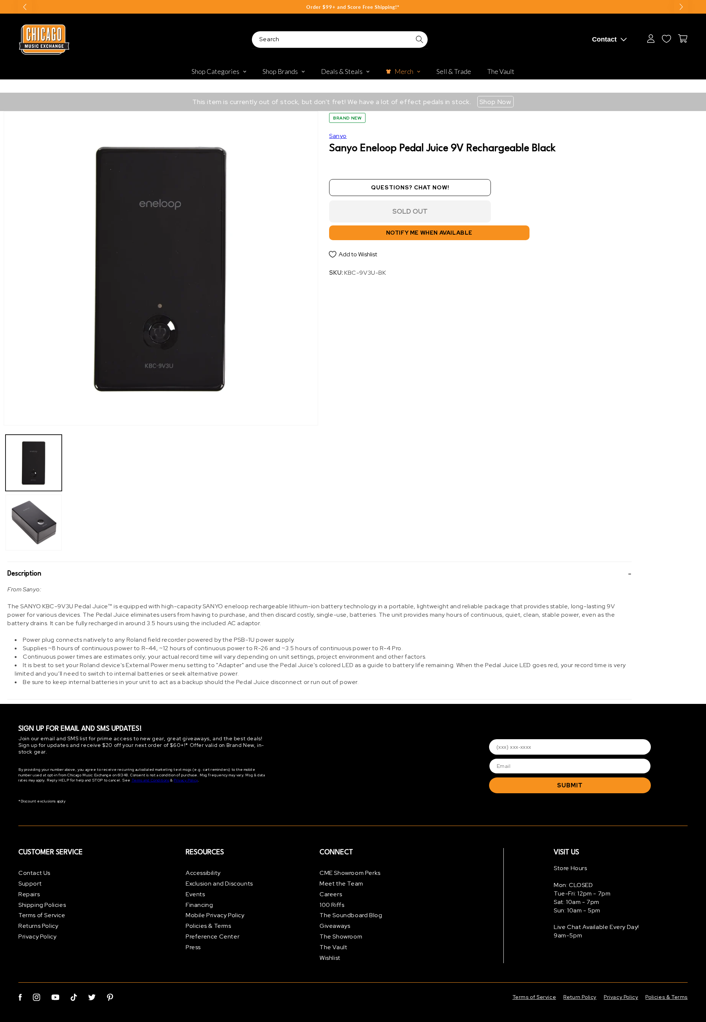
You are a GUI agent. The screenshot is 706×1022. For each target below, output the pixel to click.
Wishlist (330, 958)
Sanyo (338, 136)
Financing (199, 905)
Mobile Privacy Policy (215, 915)
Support (30, 883)
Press (193, 947)
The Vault (333, 947)
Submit (570, 785)
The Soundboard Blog (351, 915)
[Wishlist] (666, 39)
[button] (319, 573)
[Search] (419, 39)
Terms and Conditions (151, 780)
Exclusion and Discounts (219, 883)
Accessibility (203, 873)
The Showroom (341, 936)
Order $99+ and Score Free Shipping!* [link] (353, 7)
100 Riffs (332, 905)
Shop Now (495, 101)
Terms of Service (41, 915)
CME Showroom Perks (350, 873)
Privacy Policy (185, 780)
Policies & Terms (208, 926)
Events (195, 894)
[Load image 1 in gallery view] (34, 463)
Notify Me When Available (429, 232)
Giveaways (335, 926)
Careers (331, 894)
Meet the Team (341, 883)
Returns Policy (38, 926)
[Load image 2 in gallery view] (34, 523)
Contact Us (34, 873)
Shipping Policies (42, 905)
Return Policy (579, 997)
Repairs (29, 894)
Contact (604, 39)
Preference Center (212, 936)
